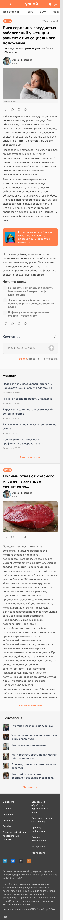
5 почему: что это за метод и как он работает (34, 766)
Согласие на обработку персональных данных (39, 807)
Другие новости (30, 457)
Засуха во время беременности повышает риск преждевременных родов (31, 303)
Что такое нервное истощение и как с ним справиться (34, 737)
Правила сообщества (38, 829)
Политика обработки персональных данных (14, 836)
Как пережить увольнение (28, 745)
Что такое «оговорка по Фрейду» (32, 726)
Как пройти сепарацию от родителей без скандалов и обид (32, 776)
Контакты (8, 820)
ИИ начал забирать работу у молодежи (28, 399)
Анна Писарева (22, 60)
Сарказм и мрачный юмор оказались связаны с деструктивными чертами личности (35, 237)
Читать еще (30, 787)
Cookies (7, 826)
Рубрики (7, 808)
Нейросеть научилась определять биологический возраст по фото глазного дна (30, 291)
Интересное (38, 846)
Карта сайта (38, 852)
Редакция (8, 814)
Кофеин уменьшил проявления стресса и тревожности (28, 314)
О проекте (8, 802)
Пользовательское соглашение (42, 820)
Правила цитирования (38, 839)
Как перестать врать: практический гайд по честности (34, 756)
